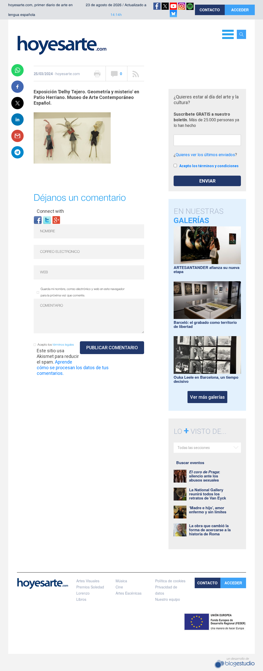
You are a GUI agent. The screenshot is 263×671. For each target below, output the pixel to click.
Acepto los (55, 344)
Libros (81, 599)
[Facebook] (38, 220)
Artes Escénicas (129, 593)
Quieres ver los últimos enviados (205, 154)
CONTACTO (210, 9)
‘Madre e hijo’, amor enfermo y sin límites (207, 510)
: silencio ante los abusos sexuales (204, 476)
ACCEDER (240, 9)
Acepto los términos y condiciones (209, 166)
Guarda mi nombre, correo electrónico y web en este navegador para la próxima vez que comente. (83, 292)
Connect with (50, 211)
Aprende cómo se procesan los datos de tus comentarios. (73, 367)
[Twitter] (47, 220)
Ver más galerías (207, 397)
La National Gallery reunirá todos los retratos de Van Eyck (207, 494)
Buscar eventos (190, 462)
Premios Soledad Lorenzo (90, 590)
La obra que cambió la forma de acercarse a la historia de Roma (210, 530)
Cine (119, 586)
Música (121, 580)
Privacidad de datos (166, 590)
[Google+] (56, 220)
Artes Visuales (87, 580)
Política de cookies (170, 580)
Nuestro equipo (167, 599)
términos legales (63, 344)
